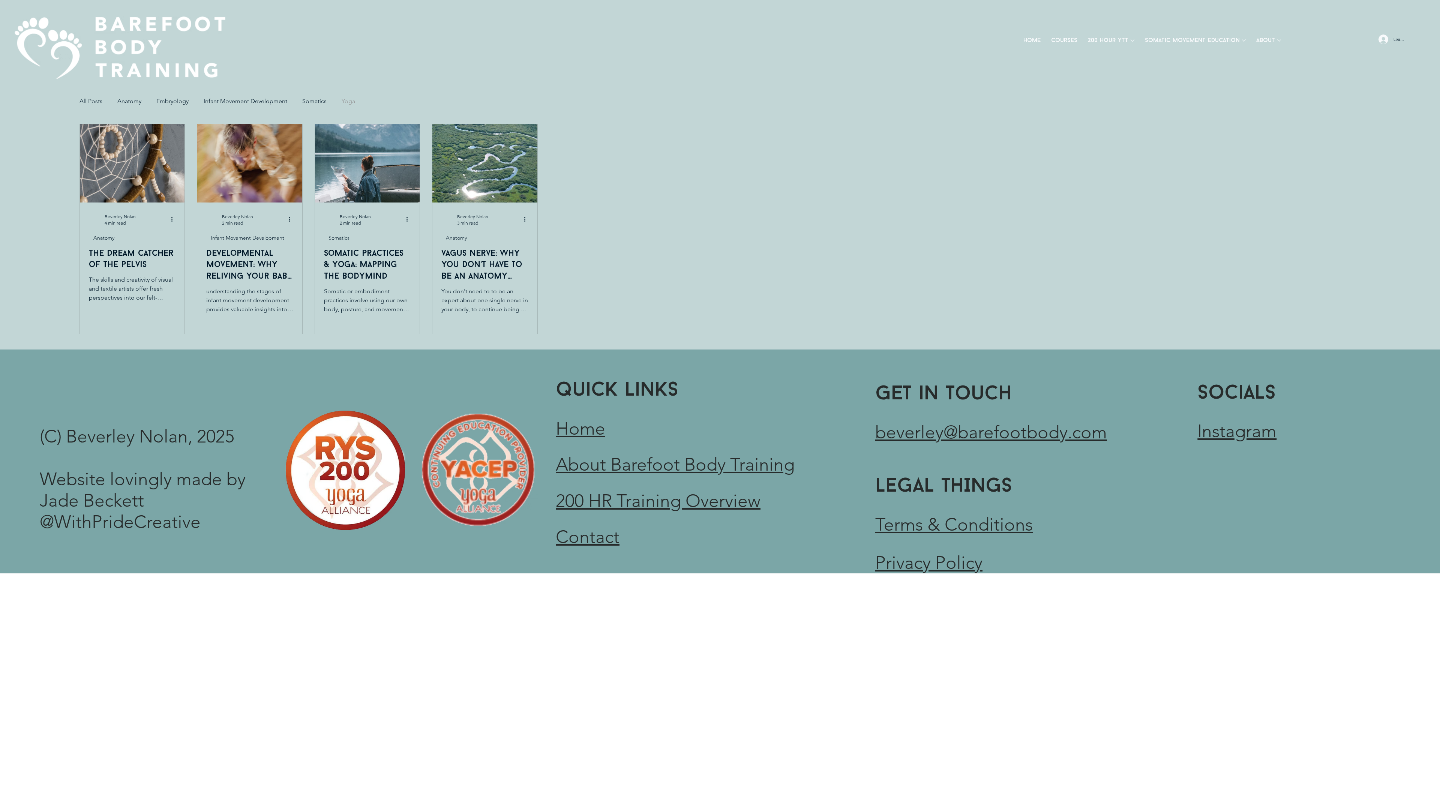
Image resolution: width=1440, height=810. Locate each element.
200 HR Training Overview (658, 501)
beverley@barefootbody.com (991, 432)
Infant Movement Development (245, 101)
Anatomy (129, 101)
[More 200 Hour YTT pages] (1132, 40)
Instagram (1236, 431)
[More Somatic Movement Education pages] (1244, 40)
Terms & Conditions (954, 524)
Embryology (172, 101)
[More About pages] (1279, 40)
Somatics (314, 101)
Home (580, 428)
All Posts (91, 101)
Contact (588, 537)
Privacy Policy (928, 562)
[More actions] (174, 219)
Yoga (348, 101)
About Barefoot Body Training (675, 464)
